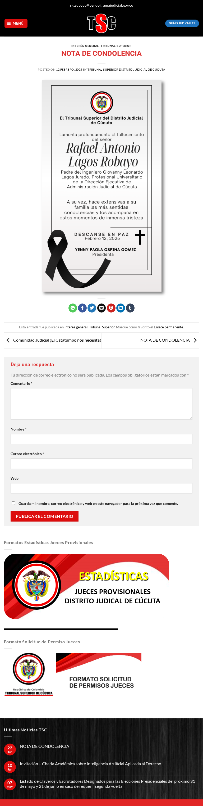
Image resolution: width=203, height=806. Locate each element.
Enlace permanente (168, 327)
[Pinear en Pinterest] (111, 308)
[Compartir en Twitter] (91, 308)
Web (15, 478)
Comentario (22, 383)
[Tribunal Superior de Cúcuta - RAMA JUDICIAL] (101, 23)
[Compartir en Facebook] (82, 308)
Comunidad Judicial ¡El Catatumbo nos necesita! (56, 339)
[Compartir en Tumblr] (130, 308)
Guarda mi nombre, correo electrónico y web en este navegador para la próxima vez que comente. (98, 503)
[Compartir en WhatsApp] (72, 308)
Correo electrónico (27, 453)
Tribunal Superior (116, 46)
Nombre (19, 429)
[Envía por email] (101, 308)
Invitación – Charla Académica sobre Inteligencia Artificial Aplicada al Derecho (90, 763)
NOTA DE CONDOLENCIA (165, 339)
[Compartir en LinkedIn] (120, 308)
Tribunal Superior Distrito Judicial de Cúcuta (126, 69)
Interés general (85, 46)
